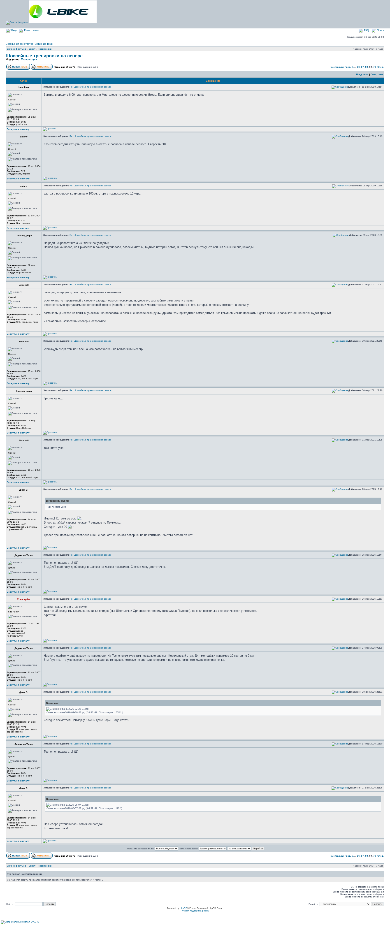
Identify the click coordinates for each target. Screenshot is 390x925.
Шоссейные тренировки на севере (44, 55)
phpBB (183, 908)
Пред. (348, 67)
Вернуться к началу (18, 129)
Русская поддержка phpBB (195, 910)
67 (362, 67)
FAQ (366, 30)
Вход (14, 30)
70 (374, 67)
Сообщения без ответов (19, 43)
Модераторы (29, 59)
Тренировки (44, 49)
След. (380, 67)
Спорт (32, 49)
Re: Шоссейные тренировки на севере (90, 87)
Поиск (380, 30)
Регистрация (31, 30)
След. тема (377, 74)
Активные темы (44, 43)
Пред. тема (362, 74)
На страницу (337, 67)
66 (358, 67)
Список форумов (16, 49)
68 (366, 67)
